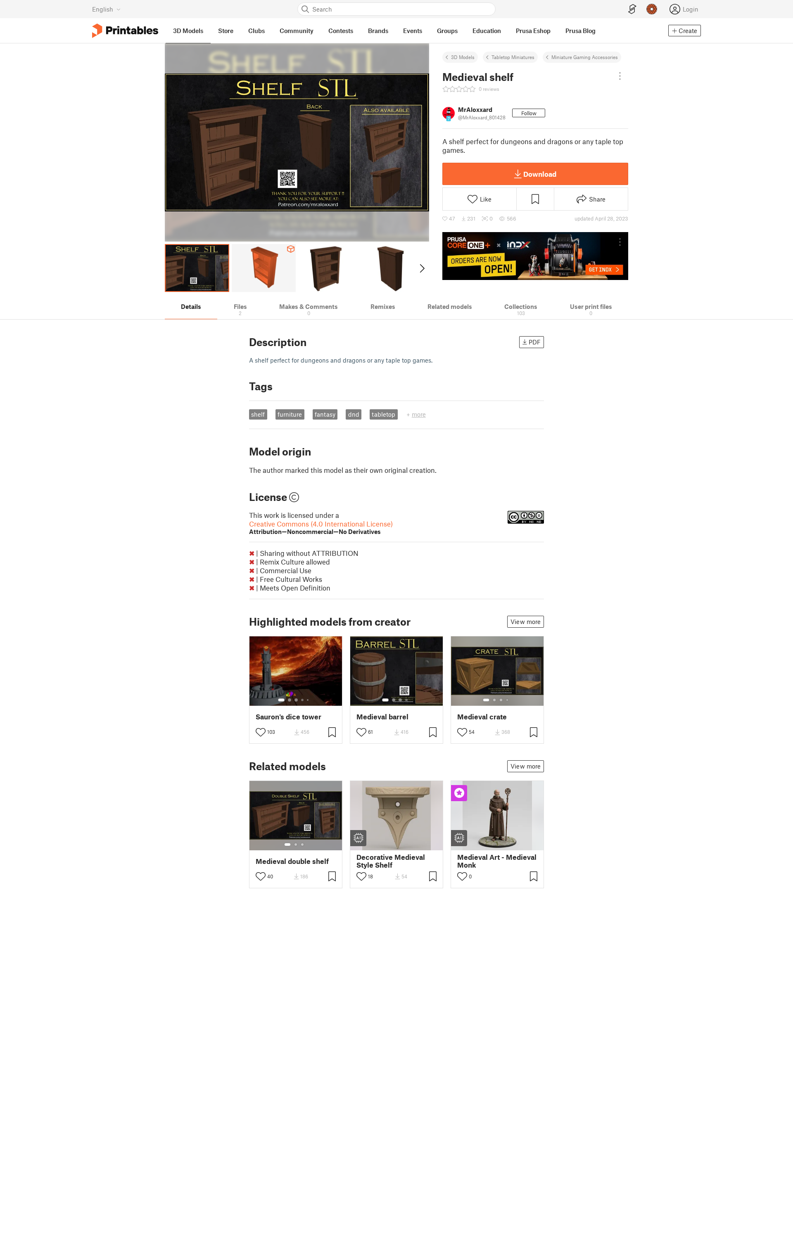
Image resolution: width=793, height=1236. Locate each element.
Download (539, 174)
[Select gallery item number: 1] (281, 700)
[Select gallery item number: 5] (308, 700)
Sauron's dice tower (288, 717)
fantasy (325, 414)
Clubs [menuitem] (256, 30)
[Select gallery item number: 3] (296, 700)
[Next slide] (421, 268)
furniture (290, 414)
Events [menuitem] (412, 30)
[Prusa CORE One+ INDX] (535, 256)
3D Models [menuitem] (188, 30)
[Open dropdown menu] (620, 76)
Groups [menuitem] (447, 30)
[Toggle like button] (261, 732)
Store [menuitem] (225, 30)
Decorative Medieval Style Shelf (390, 861)
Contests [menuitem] (340, 30)
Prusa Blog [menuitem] (580, 30)
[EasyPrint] (632, 9)
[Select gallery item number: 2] (289, 700)
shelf (258, 414)
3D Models (463, 57)
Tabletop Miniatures (512, 57)
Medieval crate (482, 717)
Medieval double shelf (292, 861)
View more (525, 621)
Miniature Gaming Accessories (584, 57)
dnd (353, 414)
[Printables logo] (125, 31)
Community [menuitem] (296, 30)
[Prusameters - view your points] (651, 9)
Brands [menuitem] (378, 30)
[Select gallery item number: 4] (302, 700)
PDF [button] (535, 342)
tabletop (383, 414)
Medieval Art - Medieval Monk (497, 861)
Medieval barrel (382, 717)
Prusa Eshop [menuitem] (533, 30)
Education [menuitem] (486, 30)
